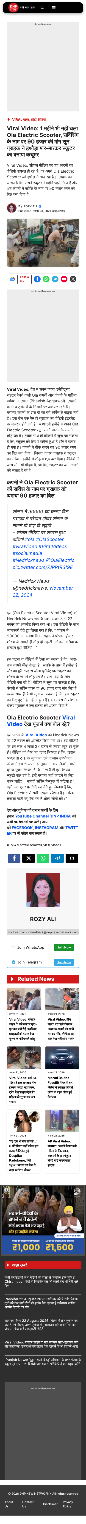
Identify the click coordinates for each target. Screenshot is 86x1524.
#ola (30, 539)
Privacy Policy (68, 1504)
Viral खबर (20, 119)
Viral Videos (52, 845)
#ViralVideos (53, 546)
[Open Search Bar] (42, 7)
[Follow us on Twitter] (73, 279)
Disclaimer (50, 1504)
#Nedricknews (29, 560)
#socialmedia (27, 553)
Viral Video (36, 735)
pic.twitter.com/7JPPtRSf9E (43, 567)
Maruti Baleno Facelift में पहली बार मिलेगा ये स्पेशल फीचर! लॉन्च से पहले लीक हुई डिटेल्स (60, 1087)
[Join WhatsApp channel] (46, 279)
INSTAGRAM (46, 827)
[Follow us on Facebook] (37, 279)
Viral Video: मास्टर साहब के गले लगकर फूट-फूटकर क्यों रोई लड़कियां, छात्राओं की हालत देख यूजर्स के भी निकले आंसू (23, 1028)
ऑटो (33, 119)
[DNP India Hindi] (22, 7)
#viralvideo (25, 546)
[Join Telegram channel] (55, 279)
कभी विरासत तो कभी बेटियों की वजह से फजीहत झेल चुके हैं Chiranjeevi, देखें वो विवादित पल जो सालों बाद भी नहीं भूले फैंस (41, 1281)
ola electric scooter (26, 845)
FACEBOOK (22, 827)
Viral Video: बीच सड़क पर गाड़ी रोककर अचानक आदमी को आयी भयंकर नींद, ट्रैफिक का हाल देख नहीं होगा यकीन (61, 1028)
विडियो (42, 119)
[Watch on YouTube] (64, 279)
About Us (9, 1504)
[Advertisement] (43, 68)
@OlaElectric (60, 560)
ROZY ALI (30, 206)
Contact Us (28, 1504)
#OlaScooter (50, 539)
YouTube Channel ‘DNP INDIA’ (43, 816)
